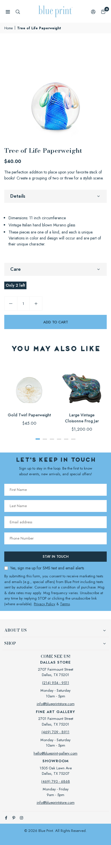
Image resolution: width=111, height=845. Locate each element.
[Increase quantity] (36, 303)
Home (8, 28)
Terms (65, 604)
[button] (103, 11)
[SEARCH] (18, 11)
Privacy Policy (44, 604)
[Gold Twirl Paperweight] (29, 383)
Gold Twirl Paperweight (29, 415)
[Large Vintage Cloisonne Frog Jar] (81, 383)
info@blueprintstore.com (56, 703)
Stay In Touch (56, 556)
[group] (55, 89)
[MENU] (8, 11)
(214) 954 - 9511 (55, 682)
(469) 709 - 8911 (55, 732)
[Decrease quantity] (11, 303)
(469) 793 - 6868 (55, 781)
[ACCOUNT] (93, 11)
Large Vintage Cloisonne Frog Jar (82, 418)
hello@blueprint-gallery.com (55, 753)
